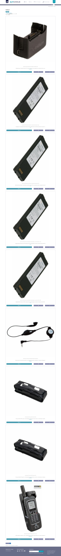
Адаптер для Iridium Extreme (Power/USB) (30, 66)
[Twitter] (23, 551)
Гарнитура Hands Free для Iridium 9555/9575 (30, 358)
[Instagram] (24, 551)
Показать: (7, 14)
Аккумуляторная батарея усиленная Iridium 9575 (30, 183)
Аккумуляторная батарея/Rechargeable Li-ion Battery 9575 (30, 241)
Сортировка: (7, 13)
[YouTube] (17, 551)
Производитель (51, 6)
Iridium (54, 6)
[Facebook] (21, 551)
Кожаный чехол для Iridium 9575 (30, 475)
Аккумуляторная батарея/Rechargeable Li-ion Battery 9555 (30, 300)
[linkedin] (19, 551)
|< (6, 543)
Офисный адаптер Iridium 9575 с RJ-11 (30, 533)
